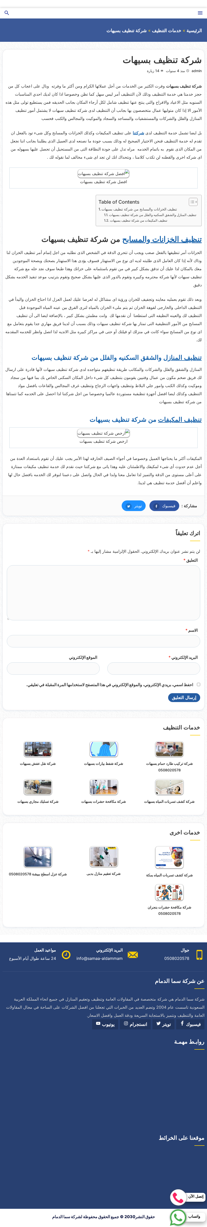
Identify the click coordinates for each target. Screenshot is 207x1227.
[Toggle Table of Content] (190, 202)
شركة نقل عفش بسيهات (38, 763)
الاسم (191, 630)
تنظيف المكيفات (180, 419)
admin (197, 71)
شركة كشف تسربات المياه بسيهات (169, 801)
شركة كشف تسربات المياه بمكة (169, 875)
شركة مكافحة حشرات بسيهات (103, 801)
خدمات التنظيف (166, 30)
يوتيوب (108, 1024)
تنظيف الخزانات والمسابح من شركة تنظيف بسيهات (139, 209)
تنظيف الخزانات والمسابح (162, 239)
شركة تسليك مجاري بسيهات (38, 801)
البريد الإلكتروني (183, 657)
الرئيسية (194, 30)
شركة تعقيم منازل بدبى (104, 873)
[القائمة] (200, 13)
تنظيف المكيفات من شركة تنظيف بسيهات (138, 220)
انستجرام (137, 1024)
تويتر (132, 505)
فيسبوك (162, 505)
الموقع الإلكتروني (83, 657)
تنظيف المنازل (182, 357)
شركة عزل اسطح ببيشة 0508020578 (38, 874)
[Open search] (7, 13)
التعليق (190, 560)
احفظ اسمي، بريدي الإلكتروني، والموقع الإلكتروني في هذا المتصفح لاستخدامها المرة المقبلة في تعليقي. (109, 684)
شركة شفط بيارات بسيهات (103, 763)
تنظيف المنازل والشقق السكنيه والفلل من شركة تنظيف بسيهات (152, 215)
